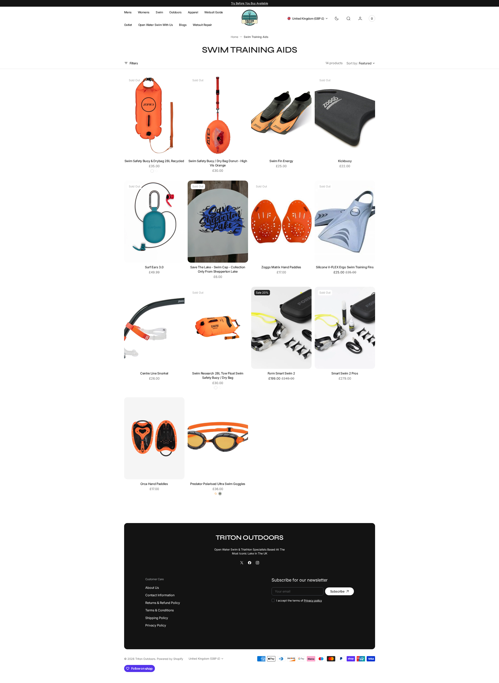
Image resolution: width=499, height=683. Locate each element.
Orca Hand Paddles (154, 484)
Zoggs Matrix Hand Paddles (281, 267)
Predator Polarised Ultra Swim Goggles (217, 484)
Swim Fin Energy (281, 161)
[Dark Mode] (337, 18)
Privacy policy (313, 600)
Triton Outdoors (145, 658)
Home (234, 36)
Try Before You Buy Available (249, 3)
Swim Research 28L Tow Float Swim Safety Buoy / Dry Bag (217, 375)
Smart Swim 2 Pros (344, 373)
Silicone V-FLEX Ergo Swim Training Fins (345, 267)
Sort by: (352, 63)
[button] (348, 18)
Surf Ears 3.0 (154, 267)
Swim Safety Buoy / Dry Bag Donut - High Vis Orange (217, 163)
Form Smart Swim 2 (281, 373)
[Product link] (154, 115)
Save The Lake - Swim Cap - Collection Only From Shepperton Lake (217, 269)
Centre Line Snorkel (154, 373)
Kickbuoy (345, 161)
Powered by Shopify (170, 658)
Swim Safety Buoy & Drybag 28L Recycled (154, 161)
